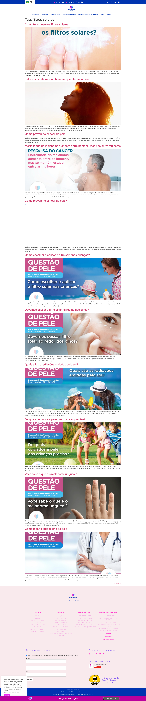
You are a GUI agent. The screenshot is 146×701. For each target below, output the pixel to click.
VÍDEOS (109, 14)
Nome (28, 658)
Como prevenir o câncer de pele (45, 134)
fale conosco (108, 640)
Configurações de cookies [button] (12, 693)
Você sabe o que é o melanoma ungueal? (51, 474)
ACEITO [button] (7, 695)
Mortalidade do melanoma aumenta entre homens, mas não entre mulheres (73, 146)
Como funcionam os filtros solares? (47, 24)
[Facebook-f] (104, 2)
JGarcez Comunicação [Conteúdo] (84, 694)
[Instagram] (111, 2)
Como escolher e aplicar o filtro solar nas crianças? (57, 255)
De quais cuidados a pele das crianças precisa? (55, 419)
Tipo (27, 672)
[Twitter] (108, 2)
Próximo (117, 583)
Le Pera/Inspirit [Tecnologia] (68, 694)
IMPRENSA (108, 637)
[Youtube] (115, 2)
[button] (120, 14)
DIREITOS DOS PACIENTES (69, 14)
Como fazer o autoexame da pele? (47, 528)
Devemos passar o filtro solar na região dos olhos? (57, 309)
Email (27, 665)
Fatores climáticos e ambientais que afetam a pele (57, 79)
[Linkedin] (119, 2)
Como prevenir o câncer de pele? (46, 200)
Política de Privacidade (73, 689)
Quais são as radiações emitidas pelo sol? (51, 364)
